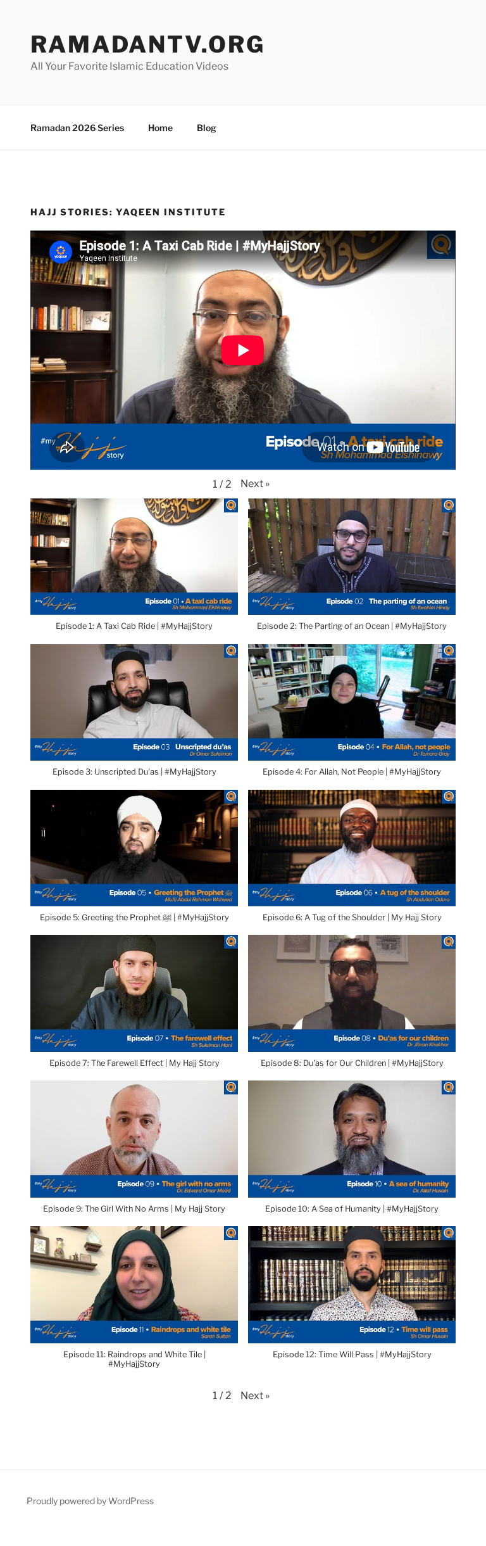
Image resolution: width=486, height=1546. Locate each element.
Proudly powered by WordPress (90, 1500)
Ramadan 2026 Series (77, 127)
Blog (206, 127)
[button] (255, 483)
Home (160, 127)
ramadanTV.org (147, 44)
